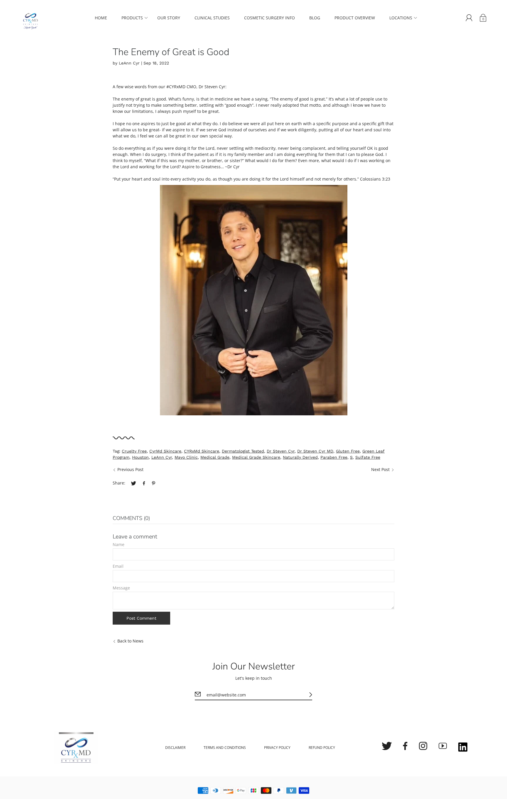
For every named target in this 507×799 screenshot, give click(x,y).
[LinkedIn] (462, 748)
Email (118, 566)
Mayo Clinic (186, 457)
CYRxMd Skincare (201, 451)
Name (118, 544)
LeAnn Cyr (161, 457)
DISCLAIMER (175, 747)
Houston (140, 457)
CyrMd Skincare (165, 451)
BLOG (314, 18)
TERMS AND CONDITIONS (225, 747)
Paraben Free (333, 457)
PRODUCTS (132, 18)
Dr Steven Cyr (281, 451)
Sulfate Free (367, 457)
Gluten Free (348, 451)
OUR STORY (168, 18)
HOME (101, 18)
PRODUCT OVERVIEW (354, 18)
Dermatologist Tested (243, 451)
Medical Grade (214, 457)
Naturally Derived (300, 457)
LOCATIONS (400, 18)
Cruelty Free (134, 451)
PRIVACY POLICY (277, 747)
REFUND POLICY (322, 747)
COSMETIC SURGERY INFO (269, 18)
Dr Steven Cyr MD (315, 451)
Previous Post (130, 469)
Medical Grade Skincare (256, 457)
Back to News (130, 641)
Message (121, 588)
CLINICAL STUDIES (212, 18)
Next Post (380, 469)
